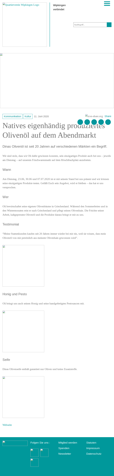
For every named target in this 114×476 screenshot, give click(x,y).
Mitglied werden (67, 442)
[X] (94, 122)
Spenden (63, 448)
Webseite (7, 424)
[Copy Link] (108, 122)
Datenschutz (93, 453)
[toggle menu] (107, 3)
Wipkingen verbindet (59, 7)
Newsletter (64, 453)
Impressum (93, 448)
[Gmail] (80, 122)
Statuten (91, 442)
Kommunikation (12, 116)
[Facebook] (87, 122)
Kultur (28, 116)
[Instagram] (101, 122)
